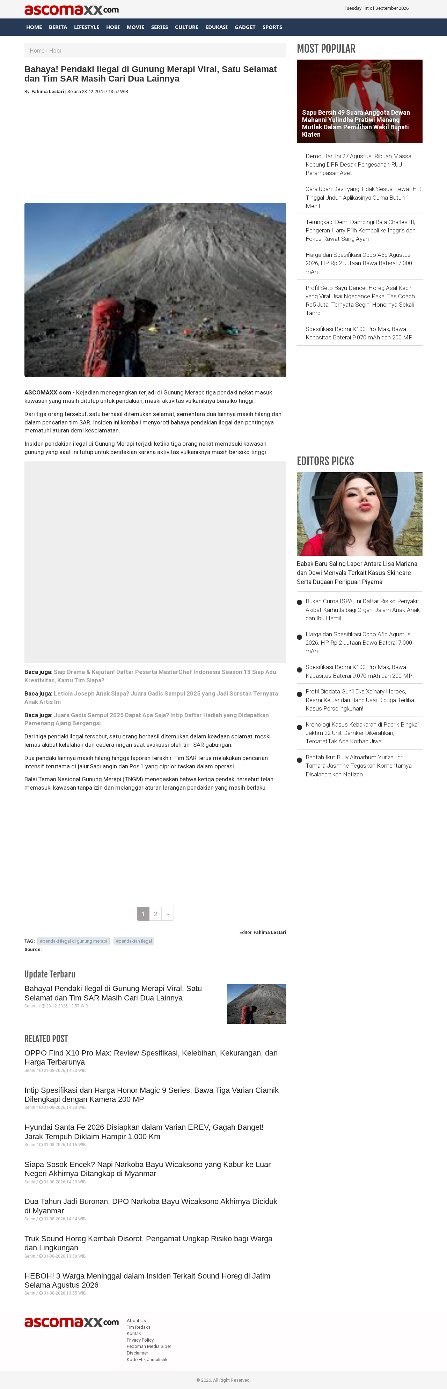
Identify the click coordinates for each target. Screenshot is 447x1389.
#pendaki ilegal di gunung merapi (73, 941)
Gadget (245, 26)
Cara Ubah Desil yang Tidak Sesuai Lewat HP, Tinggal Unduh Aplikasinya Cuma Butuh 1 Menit (363, 197)
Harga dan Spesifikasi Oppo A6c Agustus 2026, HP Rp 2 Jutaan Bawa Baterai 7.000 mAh (359, 263)
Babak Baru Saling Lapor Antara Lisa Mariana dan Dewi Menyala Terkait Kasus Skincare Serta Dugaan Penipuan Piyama (357, 572)
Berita (58, 26)
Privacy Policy (140, 1340)
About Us (136, 1320)
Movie (135, 26)
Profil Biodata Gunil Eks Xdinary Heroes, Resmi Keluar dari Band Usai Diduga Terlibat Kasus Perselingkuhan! (361, 700)
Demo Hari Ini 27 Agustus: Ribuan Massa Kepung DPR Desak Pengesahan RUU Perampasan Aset (358, 165)
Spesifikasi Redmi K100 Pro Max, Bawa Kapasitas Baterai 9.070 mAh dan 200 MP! (359, 333)
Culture (186, 26)
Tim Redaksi (139, 1327)
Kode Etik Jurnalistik (147, 1359)
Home (34, 26)
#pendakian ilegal (134, 941)
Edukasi (216, 26)
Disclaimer (137, 1353)
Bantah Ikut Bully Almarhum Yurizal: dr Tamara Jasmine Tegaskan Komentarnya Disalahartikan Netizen (359, 766)
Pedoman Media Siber (149, 1346)
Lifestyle (86, 26)
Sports (272, 26)
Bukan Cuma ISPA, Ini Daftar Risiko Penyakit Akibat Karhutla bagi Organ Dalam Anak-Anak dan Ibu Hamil (363, 610)
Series (159, 26)
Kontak (134, 1333)
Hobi (113, 26)
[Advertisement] (155, 149)
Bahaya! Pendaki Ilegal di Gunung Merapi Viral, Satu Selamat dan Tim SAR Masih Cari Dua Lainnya (113, 993)
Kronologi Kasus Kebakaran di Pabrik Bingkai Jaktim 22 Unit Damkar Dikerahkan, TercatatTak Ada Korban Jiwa (362, 733)
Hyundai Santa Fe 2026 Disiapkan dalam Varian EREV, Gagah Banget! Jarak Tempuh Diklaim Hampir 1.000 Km (144, 1132)
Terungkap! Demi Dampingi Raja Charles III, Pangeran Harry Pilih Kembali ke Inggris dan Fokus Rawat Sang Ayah (361, 230)
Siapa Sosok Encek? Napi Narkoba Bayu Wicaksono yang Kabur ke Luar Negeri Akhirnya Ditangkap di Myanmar (147, 1169)
